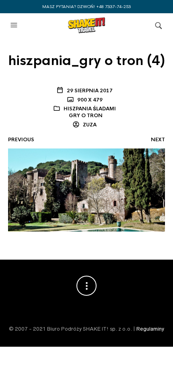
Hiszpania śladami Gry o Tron (90, 112)
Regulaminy (150, 329)
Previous (21, 139)
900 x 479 (89, 100)
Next (158, 139)
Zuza (89, 125)
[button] (15, 25)
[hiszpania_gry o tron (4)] (86, 189)
